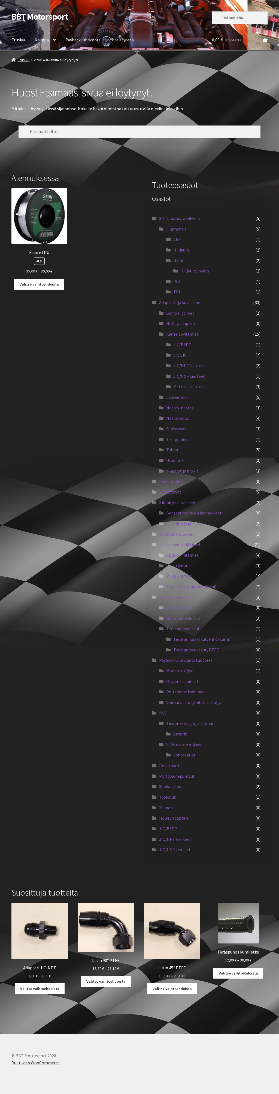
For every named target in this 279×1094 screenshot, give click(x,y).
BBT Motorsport (39, 16)
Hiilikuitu (181, 250)
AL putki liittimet (182, 555)
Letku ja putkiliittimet (180, 544)
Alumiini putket (180, 607)
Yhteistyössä (122, 39)
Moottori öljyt (179, 670)
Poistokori (169, 765)
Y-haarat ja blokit (182, 471)
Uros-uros (175, 460)
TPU (177, 292)
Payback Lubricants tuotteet (186, 660)
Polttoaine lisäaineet (186, 691)
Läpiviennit (176, 397)
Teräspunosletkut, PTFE (196, 649)
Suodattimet (171, 786)
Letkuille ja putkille (184, 523)
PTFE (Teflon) (179, 576)
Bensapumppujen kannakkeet (194, 513)
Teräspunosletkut (183, 628)
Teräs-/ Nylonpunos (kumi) (191, 586)
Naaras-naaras (179, 407)
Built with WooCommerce (35, 1062)
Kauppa (42, 39)
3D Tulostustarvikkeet (180, 218)
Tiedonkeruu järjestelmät (190, 723)
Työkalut (167, 797)
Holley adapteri (180, 323)
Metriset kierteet (189, 386)
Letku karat (177, 565)
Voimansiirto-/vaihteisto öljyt (194, 702)
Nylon (178, 260)
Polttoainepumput (177, 776)
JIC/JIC (180, 355)
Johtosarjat (184, 755)
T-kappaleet (177, 439)
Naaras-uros (177, 418)
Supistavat (176, 428)
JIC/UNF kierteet (189, 376)
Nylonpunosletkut (183, 618)
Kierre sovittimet (182, 334)
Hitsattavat (170, 492)
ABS (177, 239)
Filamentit (176, 229)
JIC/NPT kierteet (189, 365)
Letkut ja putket (174, 597)
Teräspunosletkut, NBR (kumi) (201, 639)
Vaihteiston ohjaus (183, 744)
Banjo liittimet (180, 313)
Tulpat (172, 449)
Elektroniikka (171, 481)
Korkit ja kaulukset (176, 534)
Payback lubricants (83, 39)
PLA (177, 281)
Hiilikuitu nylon (194, 271)
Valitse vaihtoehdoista (39, 284)
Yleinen (166, 807)
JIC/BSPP (182, 344)
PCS (162, 713)
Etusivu (18, 39)
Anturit (180, 734)
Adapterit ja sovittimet (180, 302)
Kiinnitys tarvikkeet (177, 502)
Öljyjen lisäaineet (182, 681)
